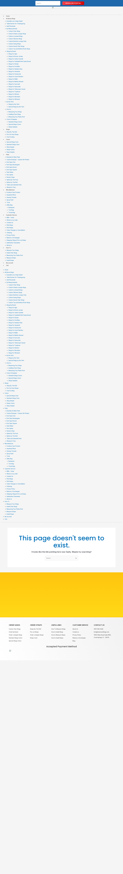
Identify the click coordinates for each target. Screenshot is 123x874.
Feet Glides (10, 172)
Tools (8, 202)
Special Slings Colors (14, 124)
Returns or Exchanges (13, 237)
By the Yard (10, 101)
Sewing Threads (11, 197)
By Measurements (12, 28)
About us (9, 245)
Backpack (11, 207)
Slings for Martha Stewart (15, 81)
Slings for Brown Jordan (15, 56)
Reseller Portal (73, 3)
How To (8, 247)
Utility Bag (9, 205)
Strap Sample (10, 152)
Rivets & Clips (11, 177)
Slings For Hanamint (14, 71)
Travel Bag (11, 212)
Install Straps (10, 260)
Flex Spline (10, 174)
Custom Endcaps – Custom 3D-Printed (18, 159)
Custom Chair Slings (14, 31)
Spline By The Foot (12, 180)
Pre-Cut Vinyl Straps (13, 134)
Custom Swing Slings (14, 44)
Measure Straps (11, 258)
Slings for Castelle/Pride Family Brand (19, 61)
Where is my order (12, 220)
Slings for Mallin (13, 79)
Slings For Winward (14, 99)
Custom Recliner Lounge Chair (17, 41)
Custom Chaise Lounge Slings (17, 33)
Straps (8, 129)
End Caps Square (12, 169)
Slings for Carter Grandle (15, 59)
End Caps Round (11, 167)
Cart (7, 265)
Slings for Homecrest (14, 74)
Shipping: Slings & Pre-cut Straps (16, 240)
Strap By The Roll (12, 132)
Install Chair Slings (12, 253)
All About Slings (10, 18)
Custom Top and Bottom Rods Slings (19, 49)
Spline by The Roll (12, 182)
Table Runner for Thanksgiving (16, 23)
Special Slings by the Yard (16, 106)
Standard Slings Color (13, 144)
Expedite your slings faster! (15, 21)
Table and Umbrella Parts (14, 185)
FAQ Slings (10, 225)
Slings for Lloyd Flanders (15, 76)
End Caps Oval (11, 162)
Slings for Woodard (14, 96)
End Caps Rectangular (13, 164)
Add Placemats (11, 26)
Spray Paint (10, 200)
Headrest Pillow (11, 195)
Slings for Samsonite (14, 86)
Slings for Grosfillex (14, 66)
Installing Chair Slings (14, 114)
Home (8, 16)
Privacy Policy (11, 235)
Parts (7, 154)
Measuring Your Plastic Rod (16, 117)
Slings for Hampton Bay (15, 69)
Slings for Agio (12, 54)
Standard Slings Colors (15, 122)
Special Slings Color (12, 142)
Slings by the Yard (13, 104)
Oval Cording (10, 137)
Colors (8, 139)
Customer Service (11, 215)
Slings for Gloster (13, 64)
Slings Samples (12, 127)
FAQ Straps (10, 227)
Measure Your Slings (13, 250)
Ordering (9, 232)
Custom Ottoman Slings (15, 38)
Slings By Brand (11, 51)
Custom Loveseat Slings (15, 36)
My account (9, 263)
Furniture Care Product (13, 192)
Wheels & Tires (11, 187)
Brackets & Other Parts (13, 157)
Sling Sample (10, 147)
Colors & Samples (12, 119)
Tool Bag (11, 210)
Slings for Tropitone (14, 91)
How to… (9, 109)
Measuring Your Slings (15, 112)
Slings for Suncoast (14, 84)
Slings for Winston (13, 94)
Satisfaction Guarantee (13, 242)
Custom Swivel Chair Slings (16, 46)
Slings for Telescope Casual (16, 89)
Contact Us (10, 222)
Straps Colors (11, 149)
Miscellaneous (10, 190)
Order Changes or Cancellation (16, 230)
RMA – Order (10, 217)
